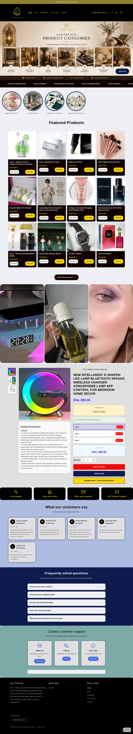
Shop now (122, 71)
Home (89, 688)
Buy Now (30, 172)
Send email (39, 661)
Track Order (91, 698)
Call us (66, 658)
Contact (90, 702)
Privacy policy (41, 727)
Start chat (93, 658)
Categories (91, 695)
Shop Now (99, 474)
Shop (89, 691)
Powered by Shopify (29, 727)
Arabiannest (18, 727)
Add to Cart (99, 467)
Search (51, 688)
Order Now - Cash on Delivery (99, 481)
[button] (112, 12)
